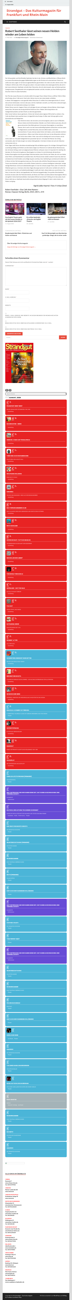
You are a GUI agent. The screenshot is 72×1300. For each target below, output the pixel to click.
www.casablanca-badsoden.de (14, 1282)
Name (7, 289)
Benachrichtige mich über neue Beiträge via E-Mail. (23, 329)
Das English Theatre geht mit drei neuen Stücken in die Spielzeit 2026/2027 (13, 219)
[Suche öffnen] (65, 22)
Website (8, 305)
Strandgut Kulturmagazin (22, 37)
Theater (7, 28)
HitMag (64, 1295)
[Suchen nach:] (36, 337)
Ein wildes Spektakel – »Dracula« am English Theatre (34, 219)
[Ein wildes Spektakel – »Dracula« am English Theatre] (36, 209)
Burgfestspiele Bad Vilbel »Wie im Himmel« (56, 218)
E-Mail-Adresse (11, 297)
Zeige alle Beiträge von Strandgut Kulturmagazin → (21, 247)
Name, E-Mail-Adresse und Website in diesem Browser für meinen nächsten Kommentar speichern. (31, 316)
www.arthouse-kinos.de (11, 1183)
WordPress (57, 1295)
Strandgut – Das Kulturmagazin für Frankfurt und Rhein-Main (34, 12)
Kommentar (9, 265)
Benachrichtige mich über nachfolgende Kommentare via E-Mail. (28, 323)
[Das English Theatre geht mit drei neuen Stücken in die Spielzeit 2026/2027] (14, 209)
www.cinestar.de (9, 1191)
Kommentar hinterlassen (36, 37)
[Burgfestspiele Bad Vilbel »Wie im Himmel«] (57, 209)
